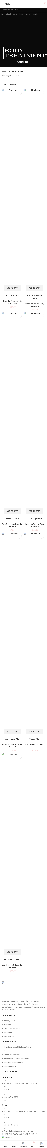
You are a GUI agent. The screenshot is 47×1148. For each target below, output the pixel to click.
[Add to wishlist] (19, 92)
